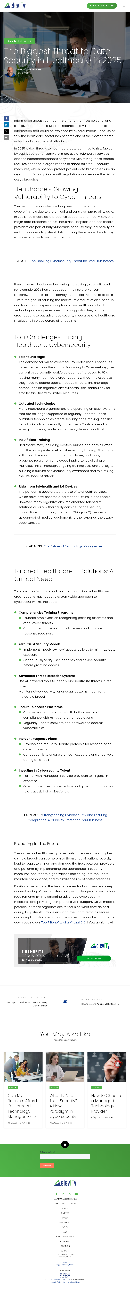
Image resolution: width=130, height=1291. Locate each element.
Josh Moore (35, 69)
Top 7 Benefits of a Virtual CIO (63, 922)
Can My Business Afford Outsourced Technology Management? (22, 1106)
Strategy (13, 1087)
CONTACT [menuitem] (65, 1241)
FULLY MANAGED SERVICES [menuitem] (65, 1199)
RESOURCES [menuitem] (65, 1222)
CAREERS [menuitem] (65, 1213)
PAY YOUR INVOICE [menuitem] (65, 1236)
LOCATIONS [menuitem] (65, 1246)
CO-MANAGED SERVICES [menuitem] (65, 1203)
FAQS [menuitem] (65, 1231)
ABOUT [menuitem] (65, 1208)
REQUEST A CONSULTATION (102, 5)
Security (12, 41)
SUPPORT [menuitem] (65, 1250)
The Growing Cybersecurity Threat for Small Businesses (72, 261)
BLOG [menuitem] (65, 1217)
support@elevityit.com (65, 1265)
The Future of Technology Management (74, 546)
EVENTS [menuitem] (65, 1227)
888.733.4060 (65, 1262)
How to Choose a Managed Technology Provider (106, 1103)
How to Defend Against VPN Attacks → (100, 1004)
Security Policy (56, 1282)
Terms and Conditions (71, 1282)
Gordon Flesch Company (60, 1279)
